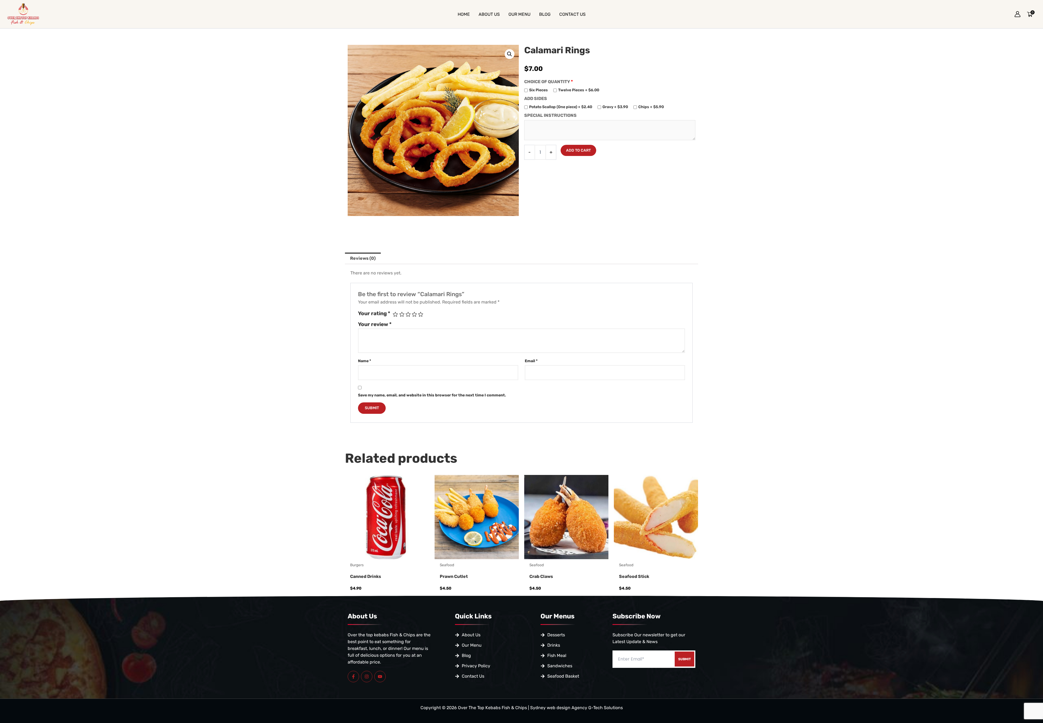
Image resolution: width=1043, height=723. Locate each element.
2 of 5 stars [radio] (401, 314)
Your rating (374, 313)
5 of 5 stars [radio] (420, 314)
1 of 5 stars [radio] (395, 314)
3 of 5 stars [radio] (408, 314)
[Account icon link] (1017, 14)
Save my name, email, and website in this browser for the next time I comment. (432, 395)
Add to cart (578, 150)
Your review (375, 324)
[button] (509, 54)
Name (364, 361)
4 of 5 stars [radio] (414, 314)
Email (531, 361)
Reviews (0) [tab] (363, 258)
